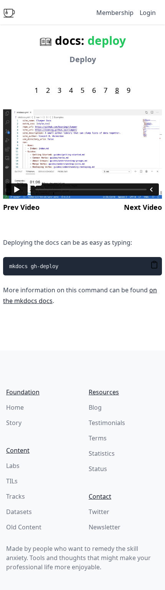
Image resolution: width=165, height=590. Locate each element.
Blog (95, 407)
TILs (12, 481)
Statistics (102, 453)
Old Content (23, 527)
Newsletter (104, 527)
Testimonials (107, 423)
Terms (98, 438)
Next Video (143, 207)
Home (15, 407)
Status (98, 469)
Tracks (15, 496)
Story (13, 423)
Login (148, 12)
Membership (115, 12)
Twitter (99, 512)
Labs (13, 465)
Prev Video (21, 207)
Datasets (19, 512)
